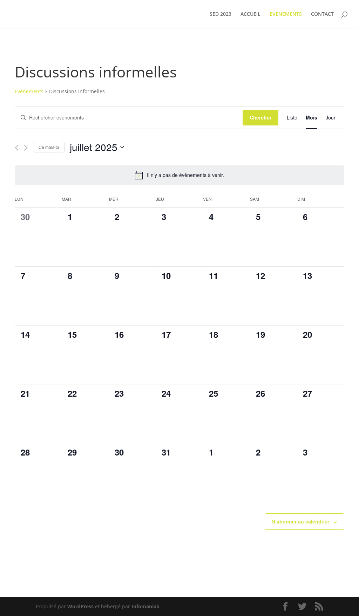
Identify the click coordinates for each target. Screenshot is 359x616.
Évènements (29, 91)
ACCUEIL (250, 14)
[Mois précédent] (17, 147)
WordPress (80, 606)
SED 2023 (220, 14)
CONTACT (322, 14)
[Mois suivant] (26, 147)
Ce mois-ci (49, 147)
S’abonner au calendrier (300, 521)
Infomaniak (145, 606)
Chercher (260, 117)
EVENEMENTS (286, 14)
